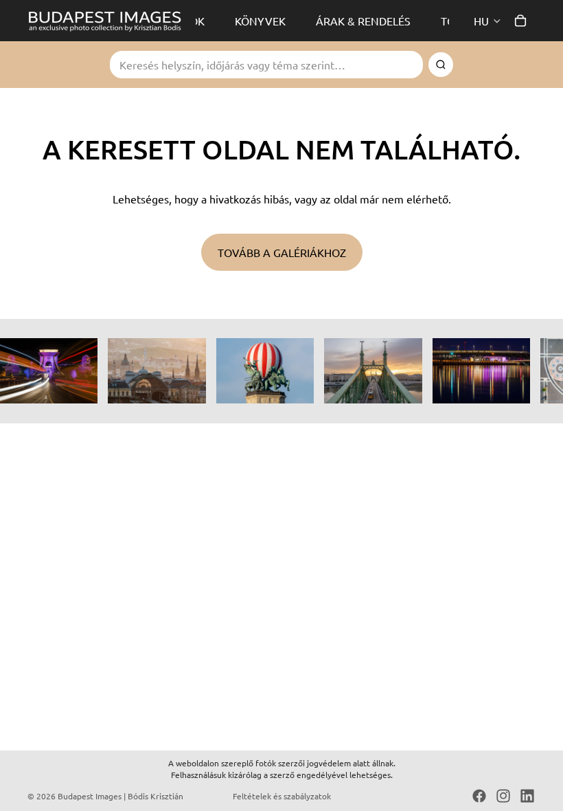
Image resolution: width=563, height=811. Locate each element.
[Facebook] (479, 796)
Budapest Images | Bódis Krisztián (120, 795)
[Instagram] (503, 796)
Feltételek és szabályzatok (282, 795)
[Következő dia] (520, 371)
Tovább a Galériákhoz (282, 252)
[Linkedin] (527, 796)
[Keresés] (440, 64)
